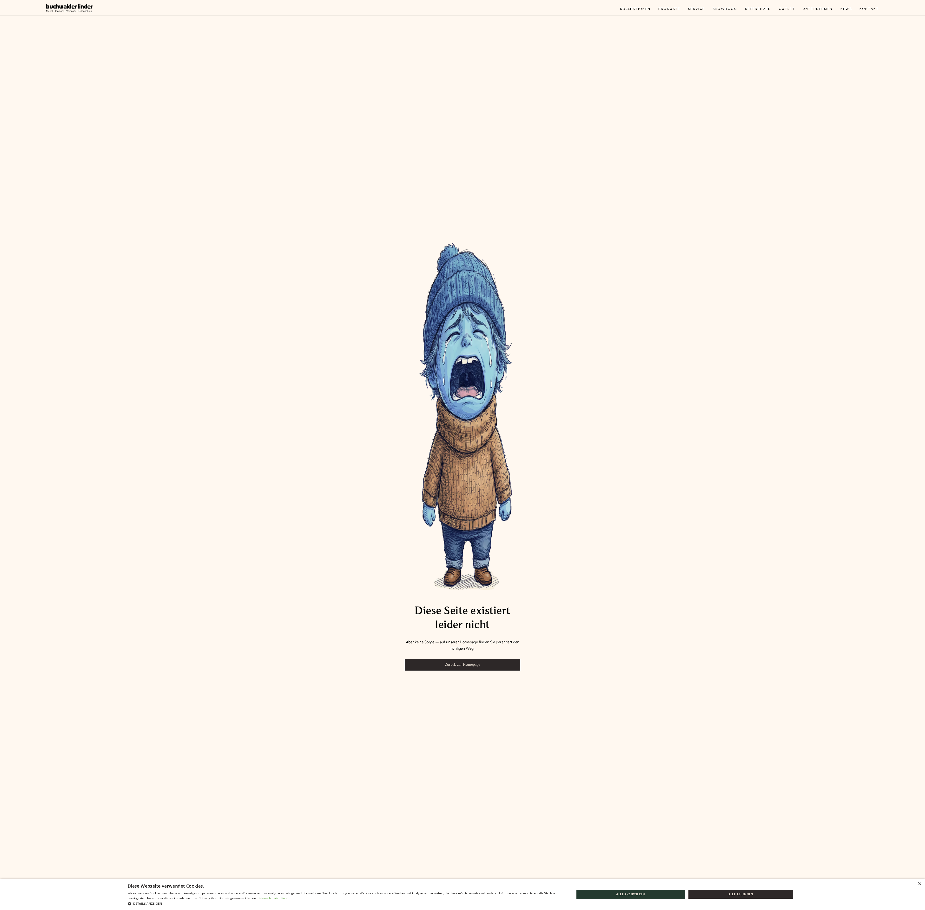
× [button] (919, 884)
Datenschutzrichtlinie (272, 898)
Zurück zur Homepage (462, 664)
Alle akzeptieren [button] (630, 894)
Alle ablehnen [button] (740, 894)
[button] (345, 903)
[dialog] (462, 894)
